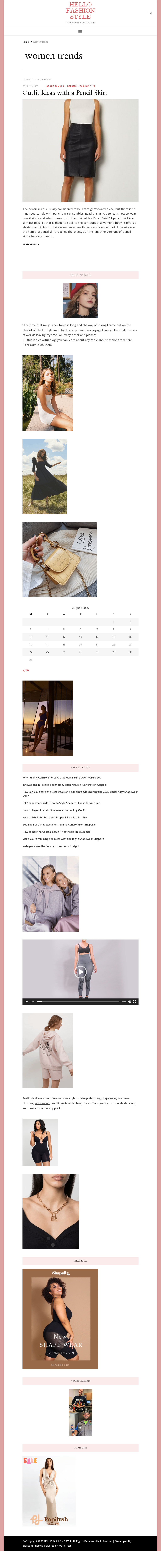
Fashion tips (87, 86)
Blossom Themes (32, 1545)
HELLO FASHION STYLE (80, 11)
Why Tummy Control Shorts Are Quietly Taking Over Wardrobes (61, 777)
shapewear (108, 1098)
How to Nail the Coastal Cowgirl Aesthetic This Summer (56, 832)
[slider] (78, 1001)
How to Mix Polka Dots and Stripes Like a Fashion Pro (54, 817)
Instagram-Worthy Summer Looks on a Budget (50, 846)
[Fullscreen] (134, 1001)
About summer (55, 86)
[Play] (26, 1001)
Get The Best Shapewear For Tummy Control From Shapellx (58, 824)
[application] (80, 972)
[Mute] (129, 1001)
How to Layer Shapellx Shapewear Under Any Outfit (54, 810)
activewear (42, 1103)
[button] (80, 972)
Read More (29, 244)
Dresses (72, 86)
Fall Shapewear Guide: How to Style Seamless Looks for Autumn (61, 803)
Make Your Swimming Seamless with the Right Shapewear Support (63, 839)
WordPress (65, 1545)
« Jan (25, 670)
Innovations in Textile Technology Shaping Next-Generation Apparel (64, 785)
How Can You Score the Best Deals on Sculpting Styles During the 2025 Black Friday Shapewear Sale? (80, 794)
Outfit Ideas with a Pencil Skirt (64, 93)
